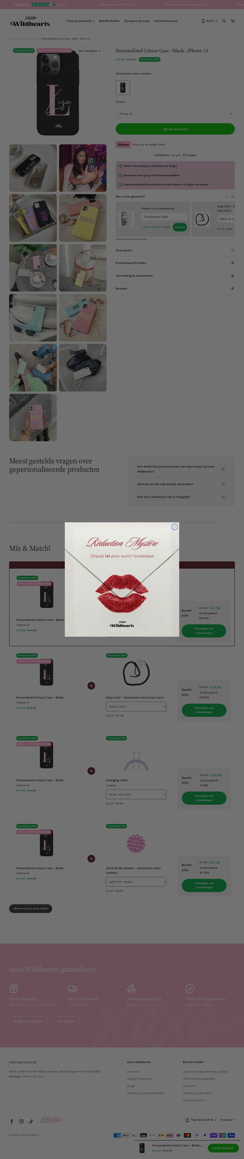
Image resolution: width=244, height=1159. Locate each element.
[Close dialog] (175, 527)
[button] (122, 579)
